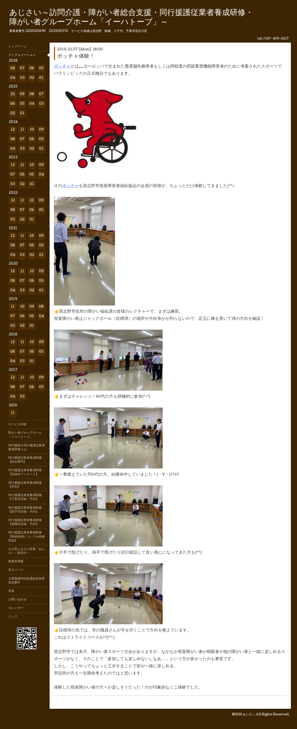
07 (22, 68)
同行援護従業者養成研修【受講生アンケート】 (25, 472)
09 (22, 94)
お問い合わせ (17, 599)
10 (12, 94)
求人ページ (15, 570)
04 (12, 78)
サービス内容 (17, 424)
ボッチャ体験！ (76, 57)
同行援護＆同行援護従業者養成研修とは (26, 447)
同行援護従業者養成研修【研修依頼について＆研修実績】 (26, 536)
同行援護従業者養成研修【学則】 (25, 485)
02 (32, 78)
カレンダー (15, 608)
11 (22, 130)
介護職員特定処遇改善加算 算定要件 (27, 581)
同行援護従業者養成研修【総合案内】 (25, 460)
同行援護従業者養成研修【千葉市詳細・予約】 (25, 497)
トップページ (17, 46)
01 (41, 78)
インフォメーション (22, 55)
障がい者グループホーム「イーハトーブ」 (25, 435)
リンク (12, 617)
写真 (11, 591)
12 (13, 130)
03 (22, 78)
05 (41, 68)
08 (12, 68)
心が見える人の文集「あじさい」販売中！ (26, 551)
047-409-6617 (276, 39)
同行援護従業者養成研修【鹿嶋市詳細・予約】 (25, 522)
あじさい (248, 714)
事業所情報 (15, 561)
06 (31, 68)
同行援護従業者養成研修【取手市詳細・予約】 (25, 510)
